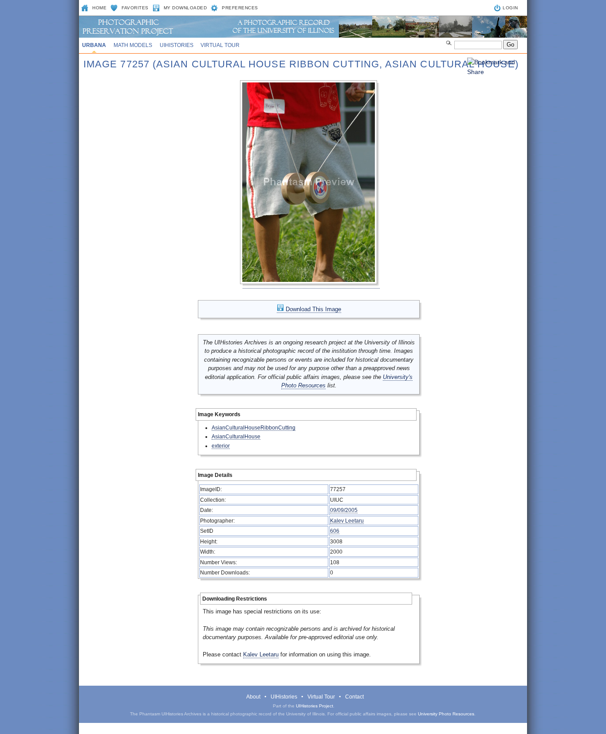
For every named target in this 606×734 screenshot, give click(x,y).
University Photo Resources (446, 713)
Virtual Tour (220, 45)
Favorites (135, 7)
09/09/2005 (344, 510)
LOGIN (510, 7)
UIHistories (176, 45)
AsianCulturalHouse (236, 436)
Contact (354, 696)
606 (334, 531)
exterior (221, 446)
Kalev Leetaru (347, 520)
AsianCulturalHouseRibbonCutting (253, 427)
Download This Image (312, 309)
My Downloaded (185, 7)
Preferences (240, 7)
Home (99, 7)
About (253, 696)
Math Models (133, 45)
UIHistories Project (314, 705)
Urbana (94, 45)
